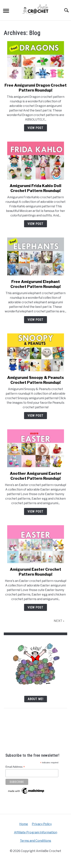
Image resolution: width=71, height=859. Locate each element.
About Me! (35, 699)
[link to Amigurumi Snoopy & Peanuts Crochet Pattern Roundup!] (35, 352)
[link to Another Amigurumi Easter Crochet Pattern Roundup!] (35, 448)
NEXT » (59, 621)
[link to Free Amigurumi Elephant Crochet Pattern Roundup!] (35, 256)
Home (23, 824)
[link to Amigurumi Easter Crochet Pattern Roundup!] (35, 544)
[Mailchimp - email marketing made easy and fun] (26, 793)
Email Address (15, 767)
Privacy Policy (42, 824)
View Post (35, 128)
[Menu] (6, 11)
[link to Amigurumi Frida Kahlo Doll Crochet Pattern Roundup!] (35, 160)
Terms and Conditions (35, 841)
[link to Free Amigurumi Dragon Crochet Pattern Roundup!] (35, 60)
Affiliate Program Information (35, 832)
